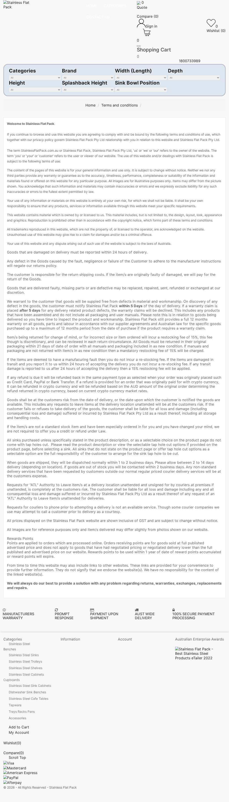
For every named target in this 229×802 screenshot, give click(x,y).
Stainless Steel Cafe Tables (28, 699)
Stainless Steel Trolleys (25, 662)
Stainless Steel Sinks (24, 655)
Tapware (15, 705)
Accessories (17, 718)
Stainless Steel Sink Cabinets (30, 686)
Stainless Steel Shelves (25, 668)
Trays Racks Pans (22, 712)
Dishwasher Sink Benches (27, 692)
